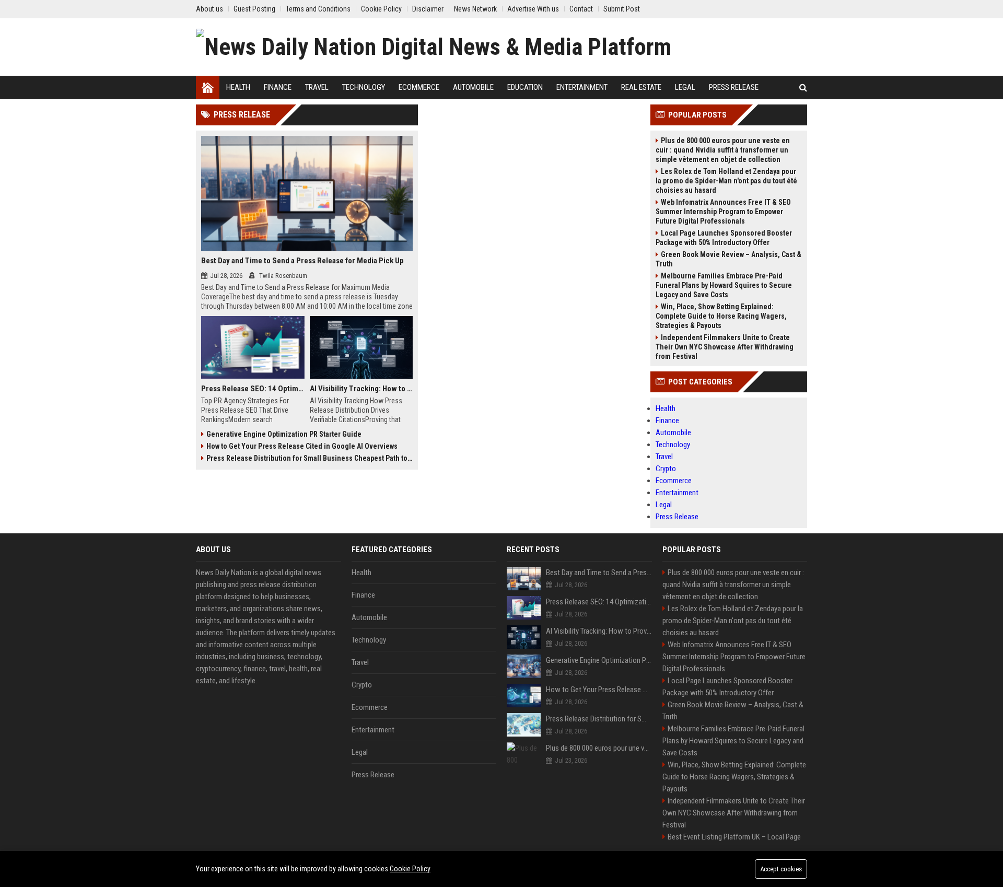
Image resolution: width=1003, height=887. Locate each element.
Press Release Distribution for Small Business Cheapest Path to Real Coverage (309, 458)
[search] (803, 87)
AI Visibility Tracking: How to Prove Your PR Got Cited (361, 388)
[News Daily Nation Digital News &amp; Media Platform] (433, 47)
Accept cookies (781, 869)
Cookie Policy (410, 869)
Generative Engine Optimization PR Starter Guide (283, 434)
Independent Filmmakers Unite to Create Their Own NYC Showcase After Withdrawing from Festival (725, 346)
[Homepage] (207, 87)
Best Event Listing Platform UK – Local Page (734, 837)
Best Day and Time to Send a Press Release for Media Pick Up (302, 260)
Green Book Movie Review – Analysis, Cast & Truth (728, 259)
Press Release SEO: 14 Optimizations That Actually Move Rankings (253, 388)
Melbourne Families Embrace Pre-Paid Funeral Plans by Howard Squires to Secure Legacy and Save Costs (724, 285)
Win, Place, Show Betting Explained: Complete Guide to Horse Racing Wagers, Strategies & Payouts (721, 316)
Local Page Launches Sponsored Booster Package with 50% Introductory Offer (724, 238)
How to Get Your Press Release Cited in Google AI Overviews (302, 446)
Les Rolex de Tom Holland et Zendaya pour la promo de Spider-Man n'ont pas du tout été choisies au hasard (726, 180)
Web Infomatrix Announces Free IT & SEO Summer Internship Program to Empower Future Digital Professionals (723, 211)
